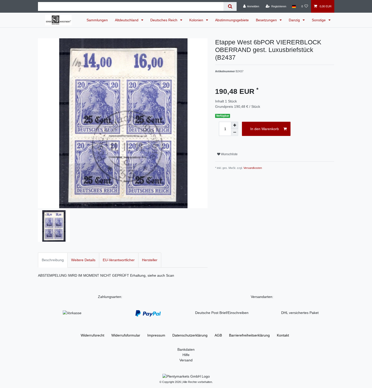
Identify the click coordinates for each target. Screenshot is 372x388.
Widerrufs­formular (125, 335)
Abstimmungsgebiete (232, 20)
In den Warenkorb (264, 129)
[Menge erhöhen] (234, 125)
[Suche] (229, 6)
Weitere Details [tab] (83, 260)
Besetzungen (267, 20)
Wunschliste (229, 154)
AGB (218, 335)
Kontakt (283, 335)
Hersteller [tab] (149, 260)
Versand (186, 360)
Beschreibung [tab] (53, 260)
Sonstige (319, 20)
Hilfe (186, 355)
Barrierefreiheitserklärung (249, 335)
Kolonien (196, 20)
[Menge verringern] (234, 132)
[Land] (293, 6)
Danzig (295, 20)
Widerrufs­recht (92, 335)
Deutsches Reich (164, 20)
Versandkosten (252, 167)
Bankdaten (186, 349)
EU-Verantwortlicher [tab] (119, 260)
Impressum (156, 335)
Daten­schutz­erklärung (190, 335)
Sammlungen (97, 20)
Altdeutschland (127, 20)
